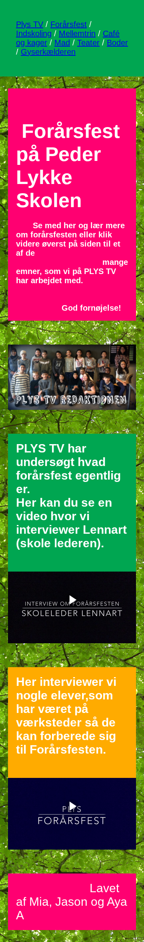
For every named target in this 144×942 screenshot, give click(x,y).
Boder (117, 42)
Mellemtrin (77, 33)
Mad (62, 42)
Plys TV (29, 24)
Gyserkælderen (48, 51)
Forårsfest (68, 24)
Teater (88, 42)
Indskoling (34, 33)
